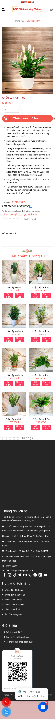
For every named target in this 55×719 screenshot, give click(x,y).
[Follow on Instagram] (9, 575)
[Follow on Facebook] (4, 575)
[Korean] (32, 2)
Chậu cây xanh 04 (41, 419)
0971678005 (18, 202)
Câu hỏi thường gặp (13, 614)
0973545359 (11, 566)
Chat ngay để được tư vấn (15, 205)
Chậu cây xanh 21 (41, 375)
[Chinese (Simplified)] (29, 2)
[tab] (27, 233)
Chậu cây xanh (33, 20)
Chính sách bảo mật (13, 599)
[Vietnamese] (22, 2)
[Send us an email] (25, 575)
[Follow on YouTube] (45, 575)
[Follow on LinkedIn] (40, 575)
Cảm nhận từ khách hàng (17, 637)
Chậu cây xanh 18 (14, 375)
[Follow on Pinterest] (35, 575)
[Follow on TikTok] (14, 575)
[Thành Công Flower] (28, 9)
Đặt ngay (8, 295)
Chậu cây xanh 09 (14, 331)
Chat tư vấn (19, 295)
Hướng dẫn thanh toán (14, 594)
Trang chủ (19, 20)
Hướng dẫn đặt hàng (13, 590)
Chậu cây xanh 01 (14, 419)
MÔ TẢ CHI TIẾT (10, 233)
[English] (26, 2)
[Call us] (30, 575)
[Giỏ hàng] (51, 9)
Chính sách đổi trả (12, 609)
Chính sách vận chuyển (14, 604)
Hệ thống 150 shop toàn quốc (19, 641)
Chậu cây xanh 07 (14, 287)
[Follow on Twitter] (20, 575)
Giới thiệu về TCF (14, 632)
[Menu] (4, 9)
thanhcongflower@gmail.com (20, 214)
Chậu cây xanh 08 (41, 331)
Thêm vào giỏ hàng (27, 118)
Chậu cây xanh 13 (41, 287)
